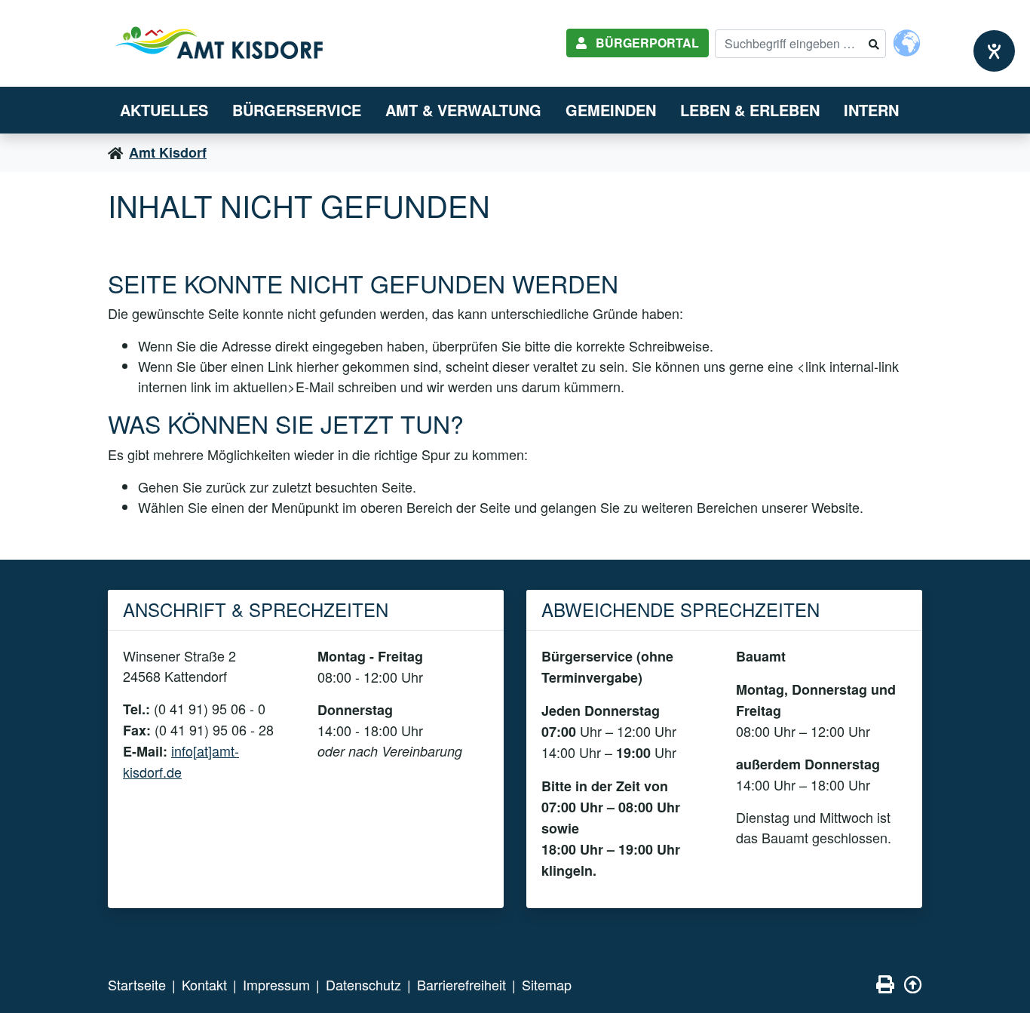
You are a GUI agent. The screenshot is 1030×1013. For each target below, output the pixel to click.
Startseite (137, 984)
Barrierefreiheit (461, 984)
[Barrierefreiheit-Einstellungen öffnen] (994, 51)
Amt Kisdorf (168, 152)
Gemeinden (611, 110)
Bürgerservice (296, 110)
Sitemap (547, 984)
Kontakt (204, 984)
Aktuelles (164, 110)
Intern (871, 110)
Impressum (276, 984)
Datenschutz (363, 984)
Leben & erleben (750, 110)
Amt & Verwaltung (463, 110)
